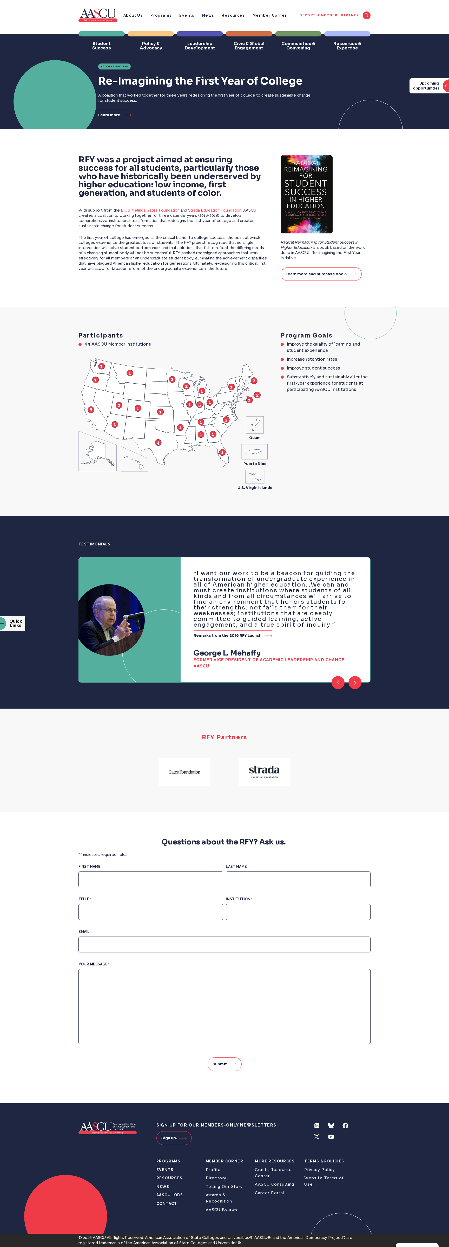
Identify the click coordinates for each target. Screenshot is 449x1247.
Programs (160, 15)
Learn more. (109, 115)
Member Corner (270, 15)
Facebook (345, 1125)
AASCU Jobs (169, 1195)
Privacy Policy (319, 1169)
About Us (133, 15)
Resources (233, 15)
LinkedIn (317, 1125)
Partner (350, 15)
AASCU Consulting (274, 1184)
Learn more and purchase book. (316, 274)
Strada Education (214, 210)
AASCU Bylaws (221, 1209)
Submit (220, 1064)
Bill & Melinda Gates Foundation (150, 210)
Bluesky (331, 1125)
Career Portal (269, 1193)
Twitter (317, 1137)
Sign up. (169, 1138)
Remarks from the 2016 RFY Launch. (228, 635)
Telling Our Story (224, 1186)
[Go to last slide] (338, 682)
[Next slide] (354, 682)
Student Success (114, 66)
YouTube (331, 1137)
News (208, 15)
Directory (216, 1178)
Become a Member (318, 15)
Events (186, 15)
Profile (213, 1169)
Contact (166, 1203)
